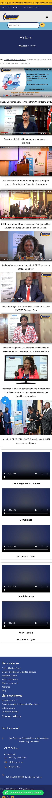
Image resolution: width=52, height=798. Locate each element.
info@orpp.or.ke (16, 762)
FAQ (36, 7)
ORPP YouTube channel (15, 59)
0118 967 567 (14, 767)
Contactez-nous (28, 9)
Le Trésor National (10, 711)
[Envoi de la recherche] (42, 24)
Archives (6, 687)
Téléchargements (10, 683)
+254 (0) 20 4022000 (18, 757)
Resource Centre (9, 675)
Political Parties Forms (11, 668)
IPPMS (15, 7)
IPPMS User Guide (10, 679)
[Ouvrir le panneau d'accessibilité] (5, 400)
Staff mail (6, 7)
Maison (24, 45)
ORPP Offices (11, 748)
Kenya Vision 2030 (10, 700)
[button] (23, 792)
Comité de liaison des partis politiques (19, 672)
